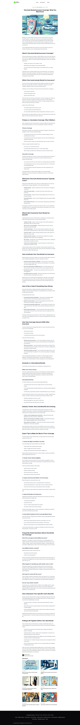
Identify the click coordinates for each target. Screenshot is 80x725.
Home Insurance (40, 717)
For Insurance (42, 2)
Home (37, 2)
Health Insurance (21, 717)
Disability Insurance (61, 717)
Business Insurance (47, 717)
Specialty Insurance (41, 719)
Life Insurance (27, 717)
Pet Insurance (34, 719)
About (48, 2)
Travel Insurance (54, 717)
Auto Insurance (39, 7)
